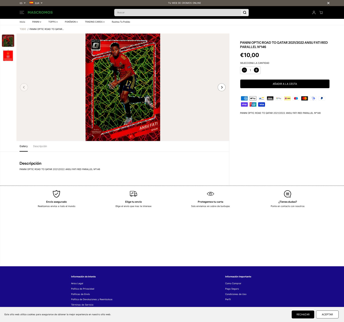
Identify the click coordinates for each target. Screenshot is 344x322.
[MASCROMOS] (40, 12)
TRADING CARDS (94, 21)
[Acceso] (314, 12)
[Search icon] (245, 12)
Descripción (40, 146)
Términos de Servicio (82, 304)
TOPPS (52, 21)
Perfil (228, 299)
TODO (23, 29)
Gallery (24, 146)
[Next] (222, 87)
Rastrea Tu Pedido (121, 21)
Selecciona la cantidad (254, 62)
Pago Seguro (232, 288)
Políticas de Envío (80, 294)
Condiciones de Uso (235, 294)
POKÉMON (70, 21)
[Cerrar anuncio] (328, 3)
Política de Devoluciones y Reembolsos (92, 299)
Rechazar (303, 314)
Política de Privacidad (82, 288)
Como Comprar (233, 283)
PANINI (36, 21)
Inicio (22, 21)
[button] (22, 12)
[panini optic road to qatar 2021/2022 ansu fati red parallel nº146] (122, 87)
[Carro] (321, 12)
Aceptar (327, 314)
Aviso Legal (77, 283)
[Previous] (24, 87)
